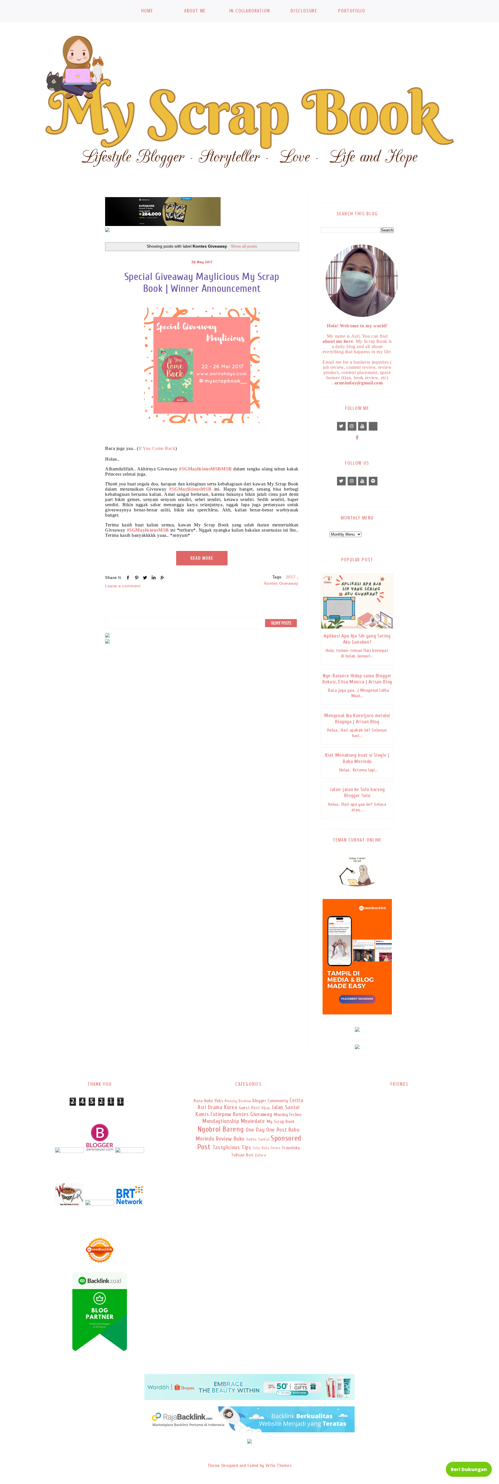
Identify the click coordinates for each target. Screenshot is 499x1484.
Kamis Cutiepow (213, 1114)
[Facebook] (357, 437)
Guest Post (249, 1107)
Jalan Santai (285, 1107)
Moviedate (253, 1121)
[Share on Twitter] (145, 577)
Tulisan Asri (242, 1155)
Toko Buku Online (266, 1148)
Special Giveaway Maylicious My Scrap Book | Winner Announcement (202, 282)
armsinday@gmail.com (358, 382)
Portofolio (351, 11)
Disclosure (304, 11)
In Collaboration (249, 11)
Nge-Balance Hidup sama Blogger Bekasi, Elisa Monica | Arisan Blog (357, 679)
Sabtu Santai (258, 1139)
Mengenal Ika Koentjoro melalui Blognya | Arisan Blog (357, 719)
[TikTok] (373, 426)
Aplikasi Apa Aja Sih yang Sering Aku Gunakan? (357, 639)
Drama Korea (222, 1107)
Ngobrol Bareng (221, 1129)
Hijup (265, 1107)
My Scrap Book (281, 1121)
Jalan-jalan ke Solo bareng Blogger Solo (357, 792)
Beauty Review (238, 1100)
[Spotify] (373, 481)
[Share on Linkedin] (154, 577)
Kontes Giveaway (281, 583)
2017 (291, 577)
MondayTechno (288, 1114)
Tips (246, 1147)
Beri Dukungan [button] (469, 1469)
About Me (195, 11)
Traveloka (291, 1147)
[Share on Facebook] (128, 577)
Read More (202, 558)
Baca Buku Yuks (208, 1100)
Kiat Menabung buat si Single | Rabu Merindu (357, 758)
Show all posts (244, 246)
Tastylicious (226, 1147)
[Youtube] (362, 426)
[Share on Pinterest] (136, 577)
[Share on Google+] (162, 577)
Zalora (260, 1155)
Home (147, 11)
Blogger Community (270, 1100)
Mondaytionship (220, 1121)
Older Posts (281, 623)
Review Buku (230, 1139)
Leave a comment (122, 586)
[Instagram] (352, 426)
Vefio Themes (279, 1465)
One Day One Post (266, 1130)
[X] (341, 426)
